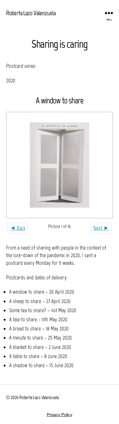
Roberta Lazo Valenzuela (31, 13)
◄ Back (17, 228)
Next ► (101, 228)
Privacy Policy (59, 414)
